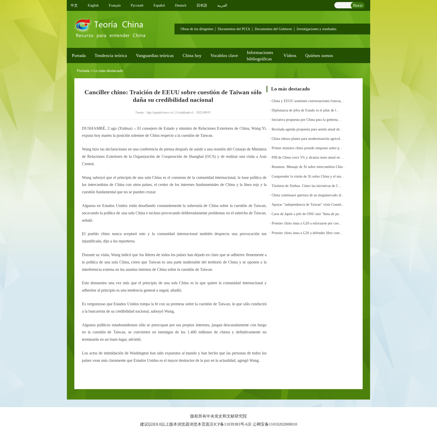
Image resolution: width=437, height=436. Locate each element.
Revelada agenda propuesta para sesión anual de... (307, 129)
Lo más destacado (108, 71)
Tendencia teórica (111, 55)
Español (159, 5)
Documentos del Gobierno (273, 29)
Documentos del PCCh (234, 29)
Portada (79, 55)
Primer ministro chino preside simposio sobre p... (307, 148)
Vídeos (289, 55)
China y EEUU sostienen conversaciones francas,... (308, 101)
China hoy (192, 55)
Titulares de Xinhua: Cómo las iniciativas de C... (306, 186)
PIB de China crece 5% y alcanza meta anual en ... (308, 157)
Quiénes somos (319, 55)
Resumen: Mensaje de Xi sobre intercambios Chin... (309, 167)
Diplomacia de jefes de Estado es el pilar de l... (305, 110)
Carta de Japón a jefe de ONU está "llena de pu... (307, 214)
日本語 (201, 5)
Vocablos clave (224, 55)
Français (115, 5)
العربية (222, 5)
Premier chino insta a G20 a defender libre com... (307, 233)
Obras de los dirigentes (197, 29)
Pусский (137, 5)
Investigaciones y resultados (316, 29)
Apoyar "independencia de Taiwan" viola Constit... (308, 204)
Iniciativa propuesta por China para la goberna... (306, 120)
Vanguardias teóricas (155, 55)
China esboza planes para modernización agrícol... (307, 139)
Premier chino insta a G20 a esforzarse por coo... (307, 223)
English (93, 5)
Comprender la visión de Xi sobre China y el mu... (308, 176)
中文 (74, 5)
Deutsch (180, 5)
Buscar (358, 5)
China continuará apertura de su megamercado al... (308, 195)
